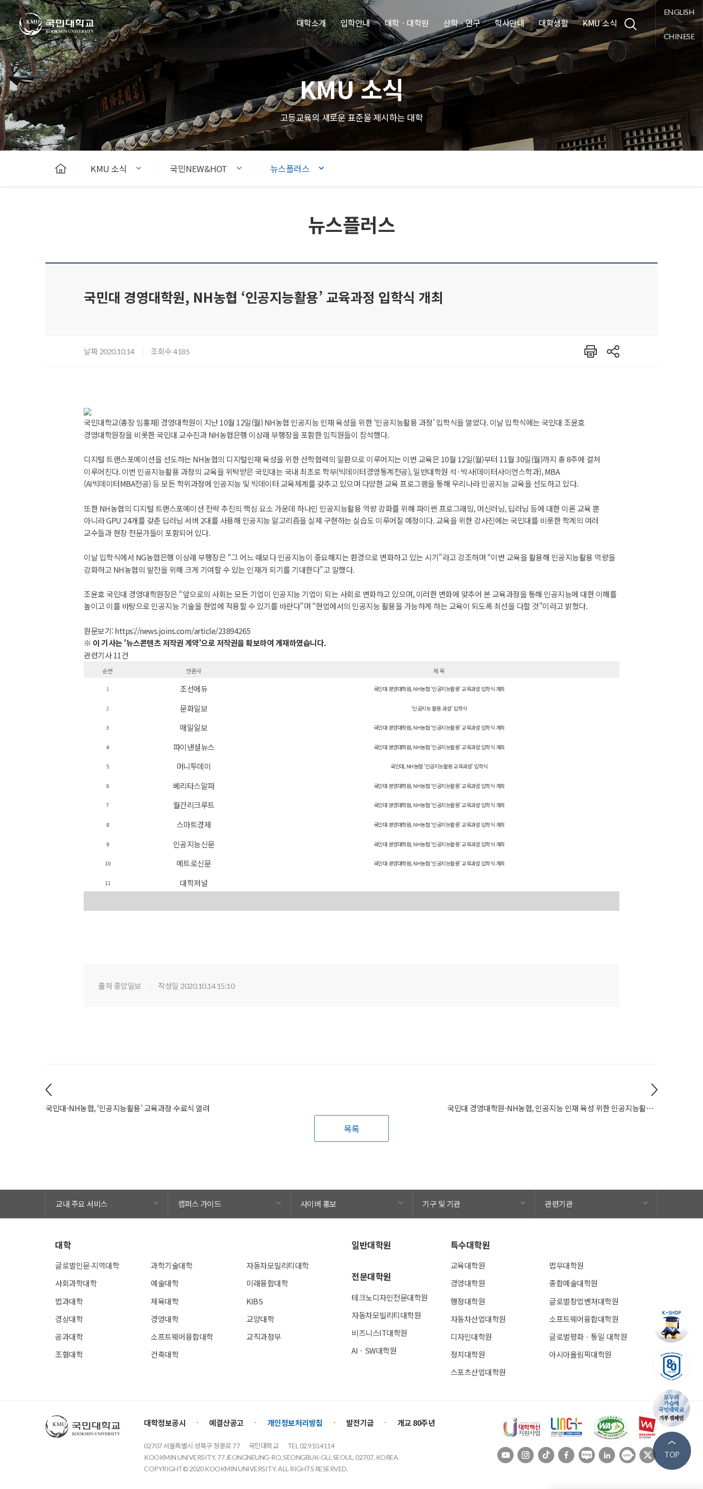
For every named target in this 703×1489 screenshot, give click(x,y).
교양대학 (260, 1319)
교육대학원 (467, 1265)
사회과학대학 (76, 1283)
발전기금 (360, 1422)
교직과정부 (263, 1336)
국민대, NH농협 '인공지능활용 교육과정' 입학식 (439, 766)
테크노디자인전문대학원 (390, 1297)
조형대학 (69, 1354)
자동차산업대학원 (478, 1319)
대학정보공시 (165, 1422)
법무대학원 (566, 1265)
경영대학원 (467, 1283)
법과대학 (69, 1301)
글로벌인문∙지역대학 (87, 1265)
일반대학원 (371, 1244)
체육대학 (164, 1301)
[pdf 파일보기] (610, 1426)
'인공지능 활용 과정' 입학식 (439, 708)
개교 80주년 (416, 1422)
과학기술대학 (171, 1265)
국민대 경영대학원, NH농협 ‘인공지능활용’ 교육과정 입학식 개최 (439, 688)
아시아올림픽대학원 (580, 1354)
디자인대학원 (471, 1336)
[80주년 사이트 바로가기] (672, 1366)
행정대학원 (467, 1301)
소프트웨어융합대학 (182, 1336)
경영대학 (164, 1319)
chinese (679, 36)
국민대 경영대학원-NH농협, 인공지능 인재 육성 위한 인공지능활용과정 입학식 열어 (552, 1108)
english (679, 11)
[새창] (522, 1426)
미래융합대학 (267, 1283)
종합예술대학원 (573, 1283)
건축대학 (164, 1354)
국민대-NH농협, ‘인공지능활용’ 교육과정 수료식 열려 (127, 1108)
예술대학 (164, 1283)
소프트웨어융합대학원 (583, 1319)
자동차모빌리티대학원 (386, 1315)
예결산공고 (226, 1422)
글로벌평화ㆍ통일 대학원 (588, 1336)
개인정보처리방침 (295, 1422)
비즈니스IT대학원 (379, 1332)
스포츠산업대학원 (478, 1372)
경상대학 (69, 1319)
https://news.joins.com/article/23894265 (183, 630)
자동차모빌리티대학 (277, 1265)
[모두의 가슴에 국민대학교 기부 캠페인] (672, 1408)
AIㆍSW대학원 (374, 1350)
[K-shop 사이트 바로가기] (672, 1324)
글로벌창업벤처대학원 (583, 1301)
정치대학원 (467, 1354)
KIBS (254, 1301)
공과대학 (69, 1336)
